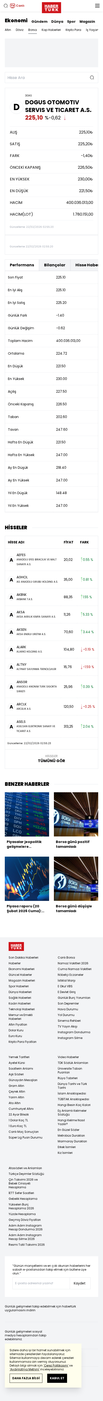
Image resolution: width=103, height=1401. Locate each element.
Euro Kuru (15, 1036)
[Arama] (5, 5)
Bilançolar (54, 265)
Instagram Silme (70, 1038)
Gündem (39, 21)
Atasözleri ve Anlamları (25, 1168)
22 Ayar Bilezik (19, 1114)
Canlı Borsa (66, 957)
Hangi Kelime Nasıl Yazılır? (71, 1122)
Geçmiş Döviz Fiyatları (25, 1220)
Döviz (19, 30)
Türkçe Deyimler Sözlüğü (26, 1174)
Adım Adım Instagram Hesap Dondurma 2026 (26, 1227)
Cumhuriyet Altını (21, 1109)
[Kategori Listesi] (97, 5)
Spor (71, 21)
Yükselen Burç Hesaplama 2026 (21, 1206)
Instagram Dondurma (74, 1032)
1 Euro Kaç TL (18, 1126)
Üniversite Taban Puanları (70, 1070)
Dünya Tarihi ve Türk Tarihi (72, 1086)
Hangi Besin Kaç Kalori (74, 1105)
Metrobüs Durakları (71, 1135)
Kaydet (80, 1283)
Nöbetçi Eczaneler (70, 975)
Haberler (15, 963)
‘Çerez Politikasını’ (56, 1365)
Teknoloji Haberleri (22, 1009)
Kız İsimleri (65, 1153)
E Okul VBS (65, 986)
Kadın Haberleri (20, 1003)
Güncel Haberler (20, 975)
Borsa (32, 30)
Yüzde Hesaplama (22, 1214)
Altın (8, 30)
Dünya (57, 21)
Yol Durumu (66, 1015)
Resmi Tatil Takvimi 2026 (27, 1245)
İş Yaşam (93, 30)
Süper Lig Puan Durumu (25, 1137)
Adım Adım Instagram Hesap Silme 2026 (25, 1237)
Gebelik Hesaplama (23, 1199)
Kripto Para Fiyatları (22, 1042)
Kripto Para (73, 30)
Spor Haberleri (19, 986)
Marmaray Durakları (72, 1141)
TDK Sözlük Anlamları (73, 1063)
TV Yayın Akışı (67, 1026)
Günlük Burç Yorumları (74, 998)
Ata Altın (15, 1103)
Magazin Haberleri (22, 980)
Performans (22, 265)
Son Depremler (68, 1003)
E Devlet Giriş (67, 992)
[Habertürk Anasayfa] (51, 6)
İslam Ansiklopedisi (72, 1093)
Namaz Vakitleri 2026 (73, 963)
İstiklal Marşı (66, 980)
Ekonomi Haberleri (21, 969)
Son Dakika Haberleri (23, 957)
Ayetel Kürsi (17, 1063)
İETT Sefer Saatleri (21, 1193)
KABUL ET (57, 1378)
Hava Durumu (68, 1009)
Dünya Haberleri (20, 992)
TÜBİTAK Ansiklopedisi (73, 1099)
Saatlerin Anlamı (21, 1068)
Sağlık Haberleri (20, 998)
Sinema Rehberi (69, 1021)
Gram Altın (16, 1086)
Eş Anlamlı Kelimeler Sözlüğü (72, 1112)
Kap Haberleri (51, 30)
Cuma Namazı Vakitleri (75, 969)
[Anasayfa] (16, 946)
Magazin (87, 21)
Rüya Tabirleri (68, 1078)
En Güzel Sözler (68, 1130)
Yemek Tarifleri (19, 1057)
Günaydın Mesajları (23, 1080)
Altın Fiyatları (18, 1024)
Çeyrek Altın (17, 1091)
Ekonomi (16, 20)
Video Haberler (68, 1057)
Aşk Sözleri (16, 1074)
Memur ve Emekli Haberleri (21, 1017)
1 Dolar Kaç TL (18, 1120)
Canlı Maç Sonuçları (24, 1132)
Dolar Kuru (16, 1030)
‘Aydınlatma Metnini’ (25, 1369)
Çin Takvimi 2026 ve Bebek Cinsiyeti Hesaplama (23, 1183)
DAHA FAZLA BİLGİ (26, 1378)
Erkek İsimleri (67, 1147)
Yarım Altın (16, 1097)
